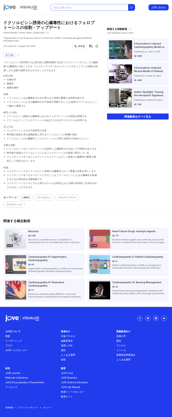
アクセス (121, 345)
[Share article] (96, 46)
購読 (118, 340)
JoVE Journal (12, 373)
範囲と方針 (67, 345)
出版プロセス (68, 336)
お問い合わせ (159, 7)
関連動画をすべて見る (137, 116)
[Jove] (9, 7)
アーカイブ (11, 387)
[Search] (131, 7)
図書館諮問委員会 (125, 354)
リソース (121, 350)
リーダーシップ (13, 340)
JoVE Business (69, 377)
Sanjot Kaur (39, 32)
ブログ (8, 345)
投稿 (63, 359)
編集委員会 (67, 340)
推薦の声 (121, 336)
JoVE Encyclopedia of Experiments (24, 382)
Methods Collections (16, 377)
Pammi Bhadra (10, 32)
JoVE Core (67, 373)
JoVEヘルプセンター (16, 350)
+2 (47, 32)
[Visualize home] (28, 7)
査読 (63, 350)
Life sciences (10, 46)
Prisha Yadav (25, 32)
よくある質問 (68, 354)
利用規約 (9, 407)
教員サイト (67, 396)
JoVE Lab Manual (70, 387)
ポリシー (47, 407)
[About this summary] (18, 54)
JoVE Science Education (74, 382)
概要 (7, 336)
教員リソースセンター (72, 391)
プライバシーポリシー (28, 407)
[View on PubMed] (91, 46)
